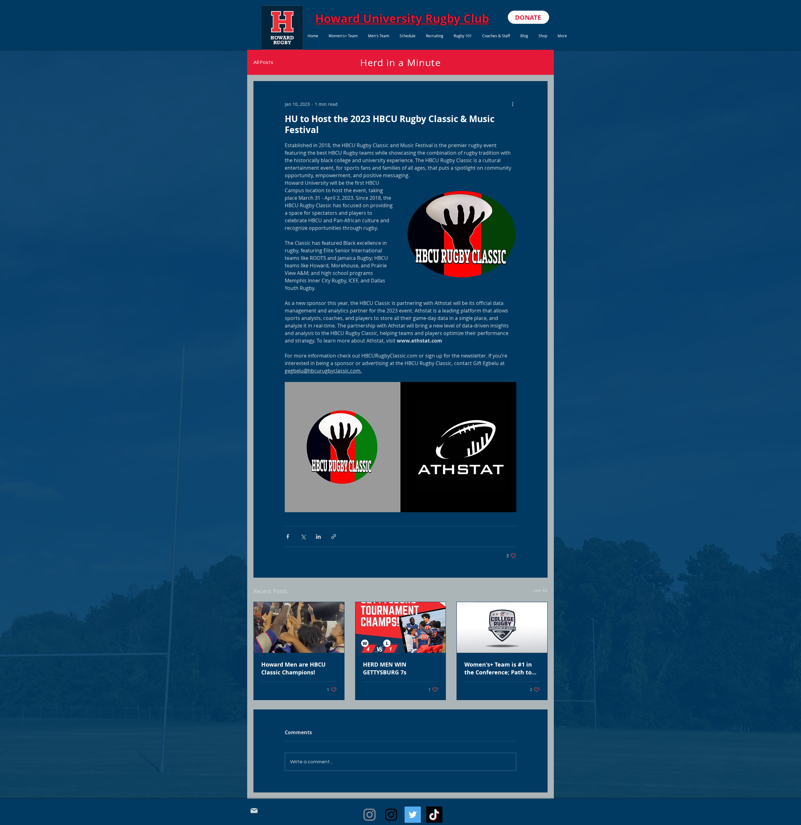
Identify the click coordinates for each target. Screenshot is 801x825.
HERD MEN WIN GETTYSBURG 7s (384, 668)
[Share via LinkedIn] (318, 536)
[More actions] (512, 104)
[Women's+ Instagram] (369, 815)
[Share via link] (334, 536)
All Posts (263, 62)
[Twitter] (413, 815)
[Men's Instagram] (391, 815)
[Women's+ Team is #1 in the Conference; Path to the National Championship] (502, 627)
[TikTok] (434, 815)
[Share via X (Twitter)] (303, 536)
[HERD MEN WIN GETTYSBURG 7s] (400, 627)
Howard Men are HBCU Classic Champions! (293, 668)
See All (540, 590)
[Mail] (254, 811)
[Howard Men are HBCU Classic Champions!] (299, 627)
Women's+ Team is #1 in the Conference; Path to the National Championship (498, 668)
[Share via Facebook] (288, 536)
